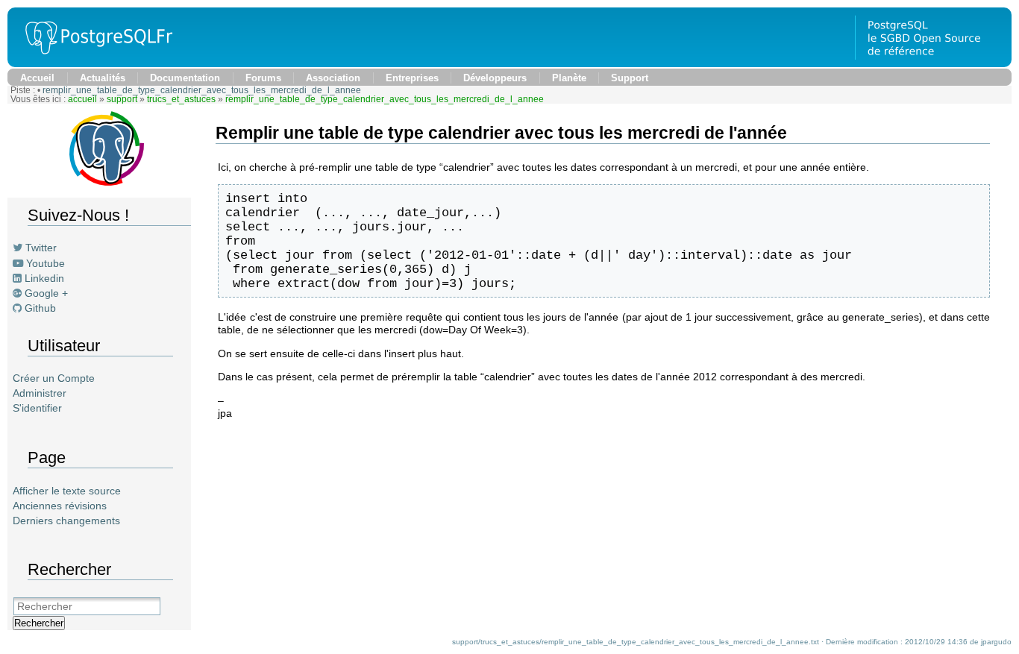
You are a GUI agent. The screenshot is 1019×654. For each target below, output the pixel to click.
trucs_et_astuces (181, 99)
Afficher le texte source (67, 491)
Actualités (102, 78)
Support (629, 78)
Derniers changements (66, 520)
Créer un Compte (54, 378)
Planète (569, 78)
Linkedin (44, 278)
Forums (263, 78)
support (122, 99)
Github (40, 308)
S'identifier (37, 408)
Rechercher (38, 623)
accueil (82, 99)
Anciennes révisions (60, 506)
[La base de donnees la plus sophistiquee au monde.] (933, 63)
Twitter (41, 248)
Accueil (37, 78)
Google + (46, 293)
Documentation (185, 78)
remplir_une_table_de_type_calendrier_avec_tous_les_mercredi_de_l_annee (202, 90)
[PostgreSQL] (93, 63)
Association (333, 78)
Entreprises (412, 78)
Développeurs (495, 78)
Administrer (39, 393)
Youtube (45, 263)
